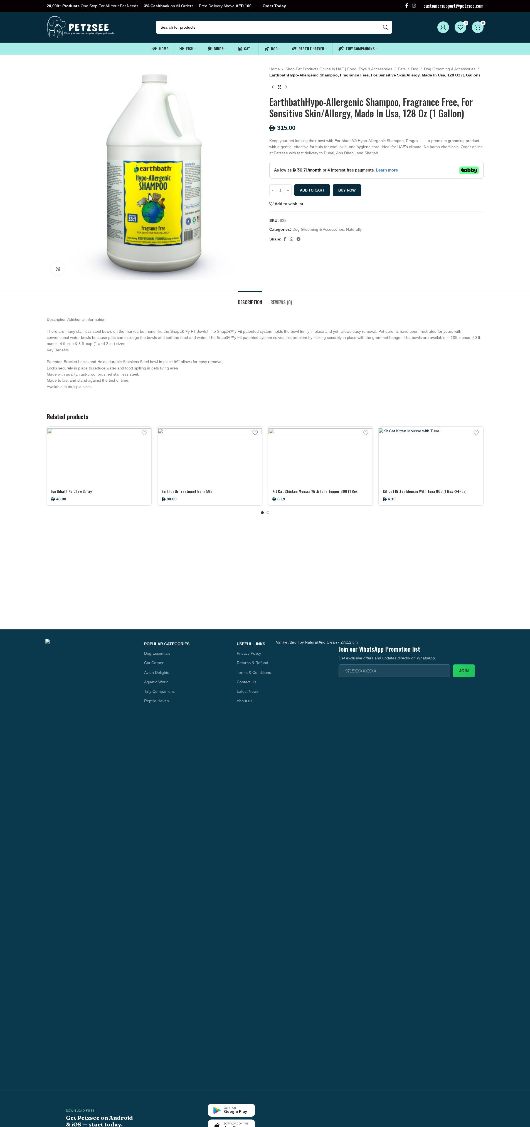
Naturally (354, 229)
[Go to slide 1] (262, 512)
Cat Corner (154, 663)
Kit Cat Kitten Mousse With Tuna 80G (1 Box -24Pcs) (425, 491)
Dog (414, 69)
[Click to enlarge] (58, 269)
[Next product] (286, 87)
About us (244, 701)
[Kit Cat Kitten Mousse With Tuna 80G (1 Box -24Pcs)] (431, 456)
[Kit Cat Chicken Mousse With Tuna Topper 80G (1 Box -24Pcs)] (320, 456)
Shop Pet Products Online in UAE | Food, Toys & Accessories (338, 69)
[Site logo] (81, 27)
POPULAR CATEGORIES (166, 644)
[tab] (250, 299)
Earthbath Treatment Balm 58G (187, 491)
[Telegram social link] (298, 239)
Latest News (247, 691)
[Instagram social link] (414, 5)
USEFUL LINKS (251, 644)
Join (464, 670)
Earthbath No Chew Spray (71, 491)
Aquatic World (156, 682)
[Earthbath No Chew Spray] (99, 456)
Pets (402, 69)
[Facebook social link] (406, 5)
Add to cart (312, 190)
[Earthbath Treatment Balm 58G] (209, 456)
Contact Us (246, 682)
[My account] (443, 27)
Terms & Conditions (254, 672)
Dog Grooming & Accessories (449, 69)
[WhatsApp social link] (291, 239)
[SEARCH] (385, 27)
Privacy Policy (249, 653)
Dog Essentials (157, 653)
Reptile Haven (156, 701)
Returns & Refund (252, 663)
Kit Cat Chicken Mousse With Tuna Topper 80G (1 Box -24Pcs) (315, 494)
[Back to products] (279, 87)
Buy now (347, 190)
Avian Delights (156, 672)
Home (274, 69)
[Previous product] (272, 87)
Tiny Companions (159, 691)
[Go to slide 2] (268, 512)
